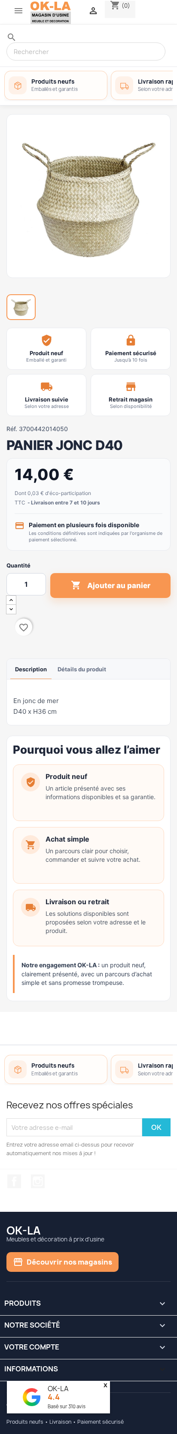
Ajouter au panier (110, 585)
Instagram (38, 1181)
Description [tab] (31, 669)
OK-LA (58, 1388)
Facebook (14, 1181)
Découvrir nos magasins (62, 1262)
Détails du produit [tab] (82, 669)
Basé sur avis (66, 1406)
